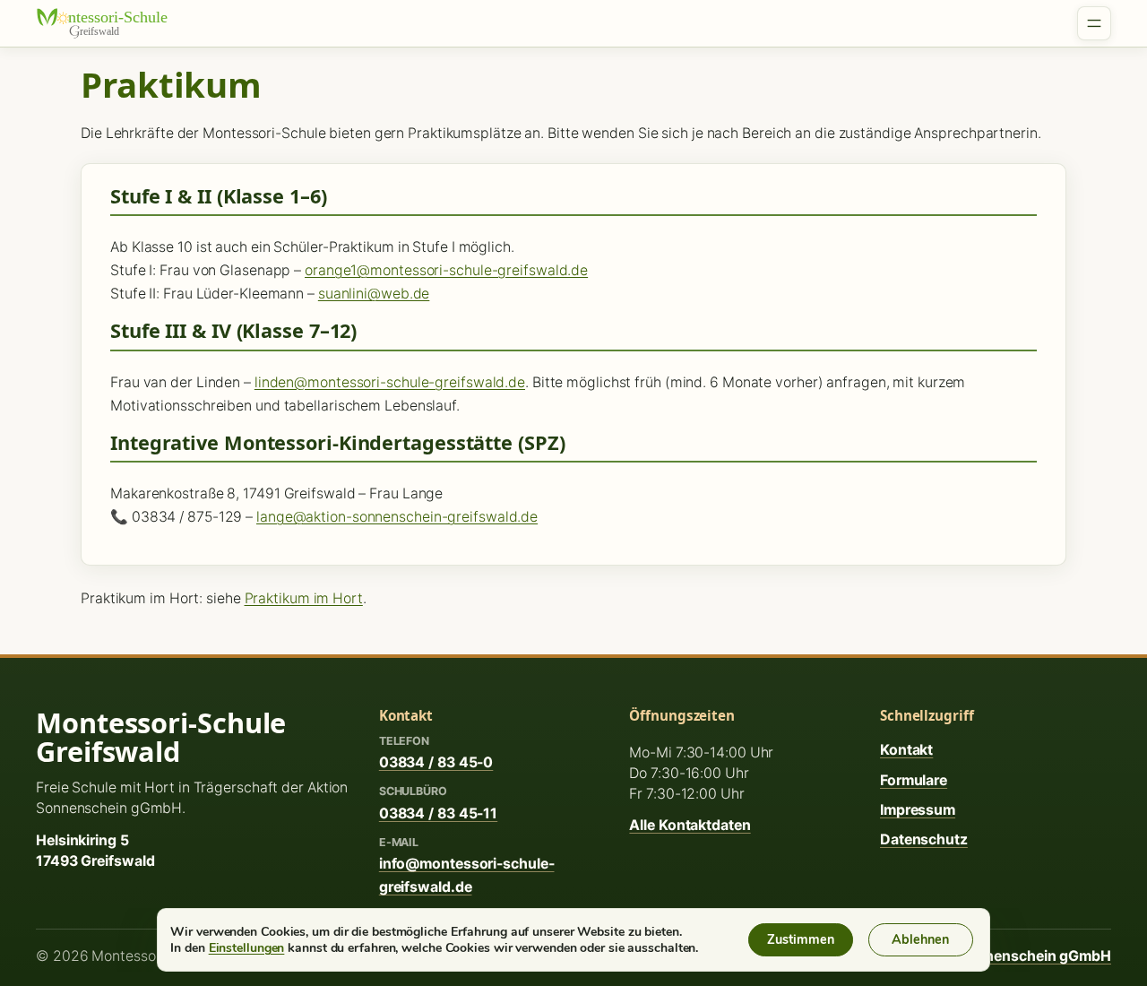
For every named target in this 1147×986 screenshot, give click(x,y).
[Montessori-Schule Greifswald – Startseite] (112, 23)
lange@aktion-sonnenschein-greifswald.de (397, 516)
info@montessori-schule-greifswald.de (467, 875)
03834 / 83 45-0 (436, 762)
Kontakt (906, 749)
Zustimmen (800, 939)
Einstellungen (247, 947)
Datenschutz (924, 839)
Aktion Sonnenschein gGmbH (1010, 955)
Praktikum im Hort (304, 598)
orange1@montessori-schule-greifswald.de (446, 270)
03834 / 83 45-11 (438, 813)
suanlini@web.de (374, 293)
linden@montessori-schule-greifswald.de (389, 382)
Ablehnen (920, 939)
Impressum (917, 809)
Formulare (913, 780)
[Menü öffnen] (1094, 23)
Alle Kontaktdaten (689, 825)
